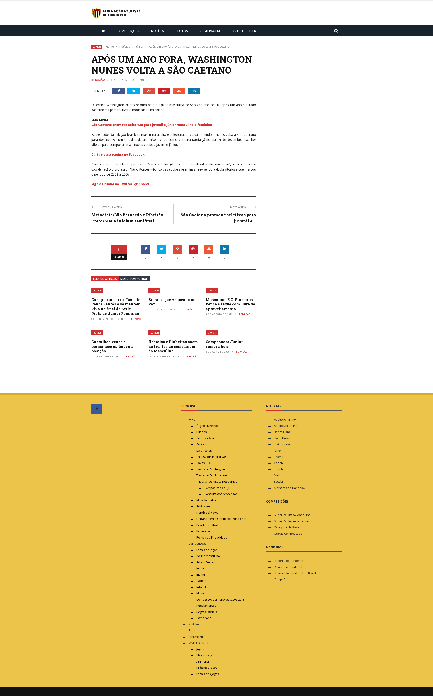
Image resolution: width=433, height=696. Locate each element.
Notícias (158, 31)
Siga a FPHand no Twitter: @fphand (120, 184)
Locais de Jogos (206, 550)
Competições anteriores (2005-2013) (220, 599)
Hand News (282, 438)
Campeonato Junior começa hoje (224, 344)
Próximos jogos (206, 668)
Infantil (201, 587)
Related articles (105, 279)
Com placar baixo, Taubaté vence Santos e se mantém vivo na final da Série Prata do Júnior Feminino (115, 306)
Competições (128, 31)
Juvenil (200, 575)
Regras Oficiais (206, 612)
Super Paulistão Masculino (292, 515)
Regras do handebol (288, 567)
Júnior (97, 46)
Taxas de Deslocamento (213, 475)
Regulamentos (206, 606)
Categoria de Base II (287, 527)
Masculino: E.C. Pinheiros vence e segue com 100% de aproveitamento (230, 304)
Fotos (182, 31)
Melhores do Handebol (290, 488)
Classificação (205, 655)
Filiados (201, 432)
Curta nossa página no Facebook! (118, 154)
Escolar (279, 481)
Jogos (200, 649)
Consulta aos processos (220, 494)
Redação (98, 80)
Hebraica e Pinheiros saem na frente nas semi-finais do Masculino (173, 346)
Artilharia (202, 661)
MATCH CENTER (244, 31)
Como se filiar (205, 438)
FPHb (101, 31)
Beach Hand (282, 432)
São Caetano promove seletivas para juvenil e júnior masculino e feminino (151, 125)
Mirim (200, 593)
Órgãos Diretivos (207, 426)
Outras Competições (288, 534)
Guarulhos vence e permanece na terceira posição (112, 346)
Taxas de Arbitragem (210, 469)
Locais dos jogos (207, 674)
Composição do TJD (217, 488)
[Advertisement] (125, 503)
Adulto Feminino (207, 562)
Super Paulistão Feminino (291, 521)
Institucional (282, 444)
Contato (201, 444)
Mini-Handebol (206, 500)
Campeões (203, 618)
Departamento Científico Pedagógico (221, 519)
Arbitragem (210, 31)
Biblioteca (203, 531)
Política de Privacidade (211, 537)
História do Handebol (288, 561)
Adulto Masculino (208, 556)
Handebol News (207, 513)
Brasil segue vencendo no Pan (172, 302)
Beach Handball (207, 525)
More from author (134, 279)
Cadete (201, 581)
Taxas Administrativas (211, 457)
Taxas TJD (203, 463)
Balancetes (204, 451)
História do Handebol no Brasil (295, 573)
